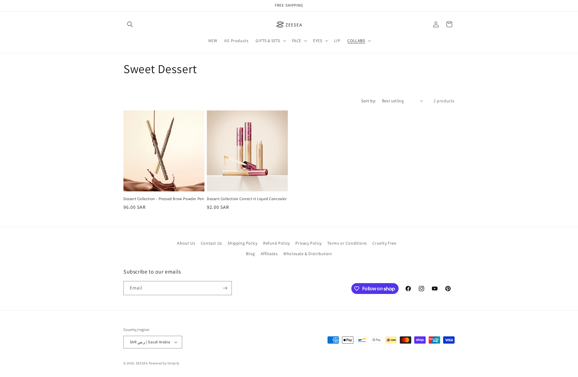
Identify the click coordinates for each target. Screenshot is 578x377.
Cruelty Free (384, 243)
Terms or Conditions (347, 243)
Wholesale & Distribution (307, 253)
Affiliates (269, 253)
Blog (250, 253)
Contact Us (211, 243)
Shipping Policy (242, 243)
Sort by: (368, 101)
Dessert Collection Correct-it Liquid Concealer (247, 198)
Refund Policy (276, 243)
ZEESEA (142, 363)
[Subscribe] (225, 288)
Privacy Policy (308, 243)
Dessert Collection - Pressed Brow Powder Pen (163, 198)
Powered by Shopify (164, 363)
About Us (186, 243)
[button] (130, 24)
